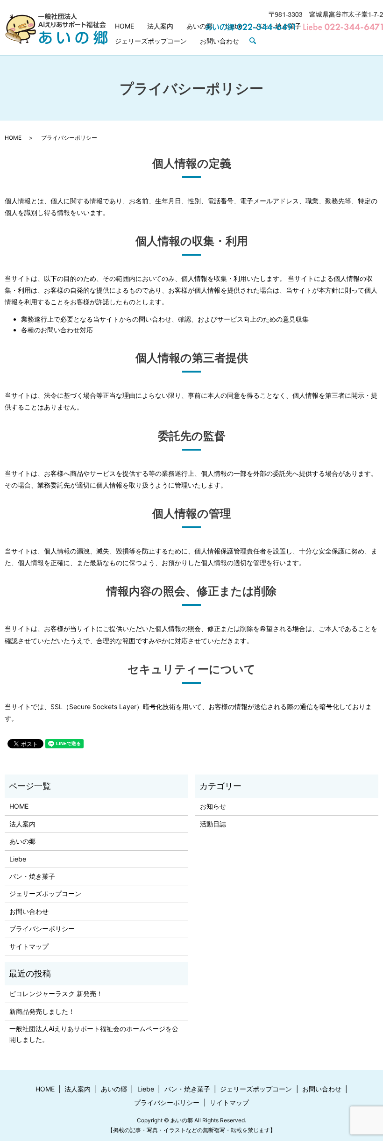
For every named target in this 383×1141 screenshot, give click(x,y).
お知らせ (213, 806)
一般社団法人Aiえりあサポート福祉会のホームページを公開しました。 (93, 1034)
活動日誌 (213, 824)
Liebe (17, 859)
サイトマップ (29, 946)
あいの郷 (199, 26)
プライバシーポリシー (42, 929)
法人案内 (160, 26)
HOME (124, 26)
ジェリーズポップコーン (151, 41)
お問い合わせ (219, 41)
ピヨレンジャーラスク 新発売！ (56, 993)
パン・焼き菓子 (32, 876)
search (256, 41)
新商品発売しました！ (42, 1011)
